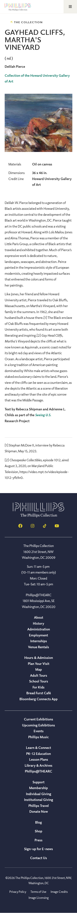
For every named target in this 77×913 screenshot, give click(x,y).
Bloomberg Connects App (38, 699)
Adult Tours (38, 675)
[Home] (38, 516)
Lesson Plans (38, 759)
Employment (38, 635)
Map (38, 669)
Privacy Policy (17, 892)
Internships (38, 641)
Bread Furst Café (38, 693)
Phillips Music (38, 737)
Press (38, 840)
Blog (38, 822)
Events (39, 731)
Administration (38, 629)
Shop (38, 831)
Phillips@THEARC (38, 771)
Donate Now (38, 811)
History (38, 623)
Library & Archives (38, 765)
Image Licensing (39, 898)
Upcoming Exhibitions (38, 725)
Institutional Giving (38, 800)
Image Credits (59, 892)
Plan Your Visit (38, 663)
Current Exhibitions (38, 719)
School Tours (38, 681)
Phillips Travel (38, 806)
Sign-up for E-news (38, 849)
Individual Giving (38, 794)
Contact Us (38, 858)
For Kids (38, 687)
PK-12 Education (38, 754)
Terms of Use (38, 892)
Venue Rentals (38, 647)
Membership (38, 788)
